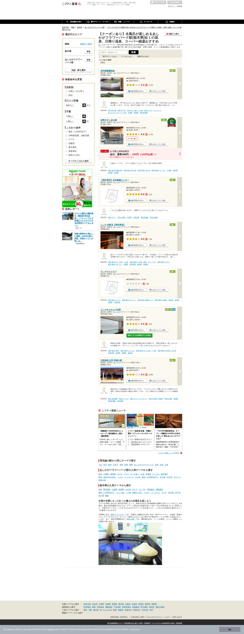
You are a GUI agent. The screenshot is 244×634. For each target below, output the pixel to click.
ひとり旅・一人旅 (137, 474)
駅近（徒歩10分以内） (107, 477)
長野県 (141, 604)
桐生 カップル (124, 399)
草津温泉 (87, 607)
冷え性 (137, 477)
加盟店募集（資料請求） (119, 617)
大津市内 (144, 610)
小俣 (166, 465)
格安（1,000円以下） (150, 477)
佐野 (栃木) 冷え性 (144, 170)
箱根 (94, 607)
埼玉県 (94, 604)
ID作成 (179, 6)
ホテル (119, 474)
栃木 (110, 465)
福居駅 (176, 399)
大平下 (115, 465)
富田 (131, 465)
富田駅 (136, 113)
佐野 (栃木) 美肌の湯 (115, 170)
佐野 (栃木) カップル (158, 170)
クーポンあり (127, 56)
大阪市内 (128, 610)
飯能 (115, 610)
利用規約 (147, 623)
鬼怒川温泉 (160, 607)
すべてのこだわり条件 (78, 161)
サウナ (126, 474)
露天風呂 (164, 474)
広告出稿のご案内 (137, 617)
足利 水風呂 (122, 217)
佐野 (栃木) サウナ (163, 262)
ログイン (171, 6)
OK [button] (229, 629)
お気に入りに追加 (158, 91)
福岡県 (154, 604)
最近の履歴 (174, 2)
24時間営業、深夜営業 (78, 135)
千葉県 (101, 604)
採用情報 (179, 623)
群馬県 (114, 604)
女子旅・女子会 (166, 477)
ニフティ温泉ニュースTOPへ (169, 453)
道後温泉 (135, 607)
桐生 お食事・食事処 (156, 399)
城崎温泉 (108, 607)
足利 (156, 465)
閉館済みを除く (143, 56)
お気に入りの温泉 (158, 2)
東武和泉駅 (144, 113)
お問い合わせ (177, 617)
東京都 (121, 604)
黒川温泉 (144, 607)
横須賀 (96, 610)
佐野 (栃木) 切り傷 (130, 170)
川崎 (90, 610)
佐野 (126, 465)
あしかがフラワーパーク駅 (117, 113)
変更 (88, 51)
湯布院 (151, 607)
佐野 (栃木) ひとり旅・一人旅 (118, 262)
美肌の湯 (102, 480)
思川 (105, 465)
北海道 (134, 604)
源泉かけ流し (137, 493)
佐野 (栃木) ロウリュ (115, 264)
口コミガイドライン (154, 617)
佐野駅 (110, 173)
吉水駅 (169, 170)
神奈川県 (87, 604)
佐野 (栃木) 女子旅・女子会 (167, 351)
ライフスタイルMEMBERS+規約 (163, 623)
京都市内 (136, 610)
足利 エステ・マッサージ (152, 110)
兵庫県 (108, 604)
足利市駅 (136, 217)
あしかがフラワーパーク (144, 465)
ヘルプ (167, 617)
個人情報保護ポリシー (115, 623)
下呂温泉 (117, 607)
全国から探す (86, 44)
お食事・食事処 (109, 474)
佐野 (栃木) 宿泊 (113, 351)
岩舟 (121, 465)
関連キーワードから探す (72, 613)
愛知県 (147, 604)
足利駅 (130, 113)
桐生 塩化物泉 (113, 399)
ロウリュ (177, 477)
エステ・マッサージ (126, 477)
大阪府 (127, 604)
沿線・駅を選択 (78, 70)
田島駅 (145, 264)
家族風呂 (72, 151)
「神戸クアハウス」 (117, 515)
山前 (161, 465)
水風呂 (148, 474)
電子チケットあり (110, 56)
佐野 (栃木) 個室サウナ (145, 300)
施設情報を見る (137, 91)
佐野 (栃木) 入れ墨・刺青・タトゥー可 (143, 262)
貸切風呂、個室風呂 (155, 489)
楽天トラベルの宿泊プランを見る (139, 335)
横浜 (85, 610)
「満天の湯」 (130, 519)
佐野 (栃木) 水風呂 (161, 300)
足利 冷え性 (122, 110)
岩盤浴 (71, 143)
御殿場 (120, 610)
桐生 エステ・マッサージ (138, 399)
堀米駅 (175, 170)
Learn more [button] (135, 629)
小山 (100, 465)
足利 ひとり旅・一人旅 (135, 110)
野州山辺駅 (154, 217)
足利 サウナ (112, 217)
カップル (155, 474)
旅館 (107, 496)
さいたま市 (107, 610)
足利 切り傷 (112, 110)
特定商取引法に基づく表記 (133, 623)
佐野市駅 (133, 264)
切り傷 (101, 496)
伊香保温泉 (126, 607)
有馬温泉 (100, 607)
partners (51, 629)
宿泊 (100, 474)
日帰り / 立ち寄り (76, 91)
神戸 (151, 610)
